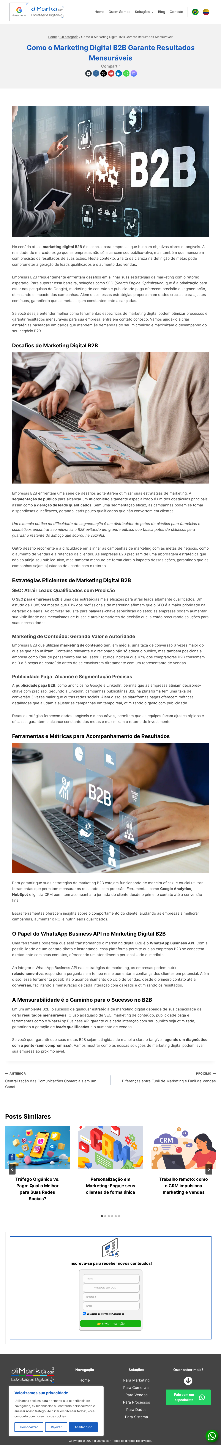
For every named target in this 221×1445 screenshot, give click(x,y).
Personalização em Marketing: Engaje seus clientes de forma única (110, 1186)
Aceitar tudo (83, 1427)
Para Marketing (136, 1380)
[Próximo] (208, 1169)
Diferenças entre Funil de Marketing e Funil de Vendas (169, 1077)
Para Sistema (136, 1417)
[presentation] (37, 1147)
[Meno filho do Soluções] (144, 12)
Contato (176, 11)
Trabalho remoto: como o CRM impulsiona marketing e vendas (183, 1186)
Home (99, 11)
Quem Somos (120, 11)
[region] (56, 1411)
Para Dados (136, 1409)
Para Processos (136, 1402)
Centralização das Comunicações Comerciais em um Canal (50, 1080)
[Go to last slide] (12, 1169)
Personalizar (29, 1427)
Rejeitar (56, 1427)
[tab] (102, 1216)
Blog (161, 11)
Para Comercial (136, 1387)
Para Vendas (136, 1395)
